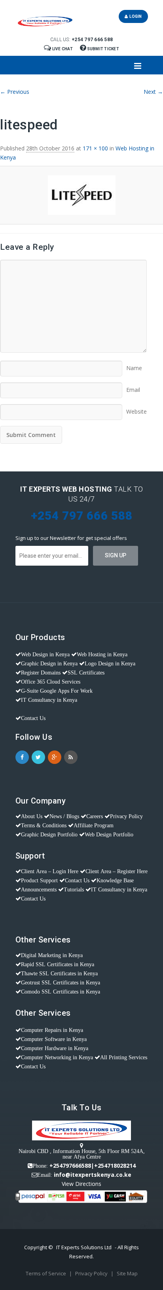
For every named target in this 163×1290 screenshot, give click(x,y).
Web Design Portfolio (109, 834)
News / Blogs (64, 816)
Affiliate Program (94, 825)
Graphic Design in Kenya (49, 663)
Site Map (127, 1273)
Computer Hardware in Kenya (54, 1048)
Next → (153, 91)
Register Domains (41, 672)
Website (136, 409)
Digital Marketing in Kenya (52, 955)
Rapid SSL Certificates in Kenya (57, 964)
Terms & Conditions (43, 825)
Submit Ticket (102, 49)
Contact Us (33, 718)
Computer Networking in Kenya (57, 1057)
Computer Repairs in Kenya (52, 1030)
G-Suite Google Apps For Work (57, 690)
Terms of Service (46, 1273)
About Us (31, 816)
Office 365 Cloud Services (50, 681)
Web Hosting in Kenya (102, 654)
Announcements (39, 889)
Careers (94, 816)
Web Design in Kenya (45, 654)
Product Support (39, 880)
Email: (44, 1175)
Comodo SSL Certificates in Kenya (60, 991)
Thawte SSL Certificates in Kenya (59, 973)
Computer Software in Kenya (54, 1039)
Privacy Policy (126, 816)
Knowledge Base (115, 880)
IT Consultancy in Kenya (49, 700)
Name (134, 365)
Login (135, 16)
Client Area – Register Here (116, 871)
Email (133, 387)
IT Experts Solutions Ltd (84, 1247)
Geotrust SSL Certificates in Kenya (60, 982)
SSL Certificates (86, 672)
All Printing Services (123, 1057)
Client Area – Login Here (49, 871)
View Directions (81, 1183)
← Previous (14, 91)
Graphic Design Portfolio (49, 834)
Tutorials (74, 889)
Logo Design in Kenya (110, 663)
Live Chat (62, 49)
